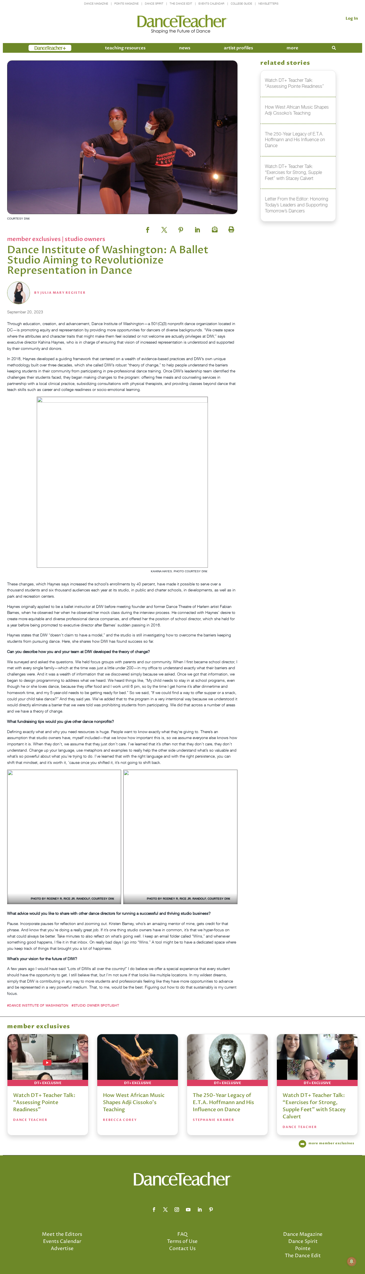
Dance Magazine (96, 3)
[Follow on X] (165, 1209)
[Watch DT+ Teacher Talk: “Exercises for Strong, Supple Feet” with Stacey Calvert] (317, 1060)
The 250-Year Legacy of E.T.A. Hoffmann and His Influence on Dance (223, 1102)
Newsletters (268, 3)
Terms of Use (182, 1241)
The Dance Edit (181, 3)
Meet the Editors (62, 1234)
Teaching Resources (125, 48)
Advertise (62, 1248)
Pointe (303, 1248)
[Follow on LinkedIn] (199, 1209)
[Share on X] (164, 228)
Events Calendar (211, 3)
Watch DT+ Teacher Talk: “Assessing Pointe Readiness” (44, 1102)
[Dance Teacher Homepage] (182, 24)
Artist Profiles (238, 48)
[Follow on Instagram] (176, 1209)
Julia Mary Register (63, 293)
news (184, 48)
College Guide (241, 3)
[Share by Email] (214, 228)
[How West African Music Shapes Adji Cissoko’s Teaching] (137, 1060)
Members (39, 48)
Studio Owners (85, 239)
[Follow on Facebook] (154, 1209)
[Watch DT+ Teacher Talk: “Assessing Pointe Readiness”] (47, 1060)
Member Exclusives (34, 239)
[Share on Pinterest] (181, 228)
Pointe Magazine (126, 3)
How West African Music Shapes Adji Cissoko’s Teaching (134, 1102)
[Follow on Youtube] (188, 1209)
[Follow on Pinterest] (211, 1209)
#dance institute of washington (37, 1005)
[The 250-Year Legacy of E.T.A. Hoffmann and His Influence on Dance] (227, 1060)
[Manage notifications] (351, 1261)
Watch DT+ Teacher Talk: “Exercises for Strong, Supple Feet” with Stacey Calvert (314, 1106)
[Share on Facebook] (148, 228)
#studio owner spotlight (95, 1005)
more (292, 48)
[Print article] (230, 228)
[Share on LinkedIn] (197, 228)
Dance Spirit (154, 3)
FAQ (182, 1234)
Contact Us (182, 1248)
